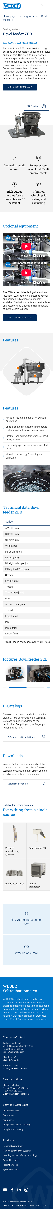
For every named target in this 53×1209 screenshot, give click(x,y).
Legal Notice (8, 1205)
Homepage (9, 16)
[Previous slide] (4, 687)
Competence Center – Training (16, 1124)
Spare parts (8, 1120)
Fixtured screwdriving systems (17, 1151)
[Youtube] (5, 1190)
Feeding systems (28, 16)
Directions (7, 1057)
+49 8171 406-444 (13, 1091)
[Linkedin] (19, 1190)
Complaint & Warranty (13, 1129)
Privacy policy (35, 1205)
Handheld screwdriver (13, 1146)
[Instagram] (26, 1190)
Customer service (11, 1110)
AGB (44, 1205)
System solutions (11, 1169)
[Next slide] (48, 687)
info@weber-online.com (15, 1068)
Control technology (11, 1160)
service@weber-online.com (17, 1094)
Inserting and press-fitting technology (20, 1155)
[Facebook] (12, 1190)
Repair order (8, 1115)
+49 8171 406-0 (12, 1065)
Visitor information (11, 1060)
